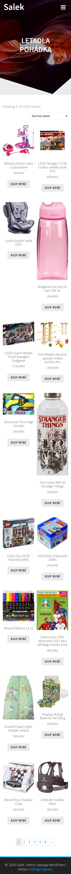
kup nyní (18, 184)
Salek (14, 6)
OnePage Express (40, 869)
